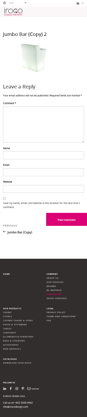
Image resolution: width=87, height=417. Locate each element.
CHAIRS (7, 312)
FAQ (49, 320)
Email (6, 165)
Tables (7, 328)
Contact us (54, 294)
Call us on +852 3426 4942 (18, 402)
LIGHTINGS (9, 332)
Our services (55, 282)
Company (52, 274)
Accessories (11, 345)
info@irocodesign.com (15, 406)
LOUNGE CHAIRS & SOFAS (18, 320)
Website (7, 181)
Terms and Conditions (61, 316)
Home (6, 274)
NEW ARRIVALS (12, 349)
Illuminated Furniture (18, 336)
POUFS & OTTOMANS (15, 324)
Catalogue (10, 359)
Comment (9, 103)
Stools (7, 316)
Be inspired (54, 290)
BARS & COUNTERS (14, 340)
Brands (51, 286)
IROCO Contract (57, 298)
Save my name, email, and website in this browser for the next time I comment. (41, 205)
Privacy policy (56, 312)
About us (53, 278)
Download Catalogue (17, 363)
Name (6, 148)
